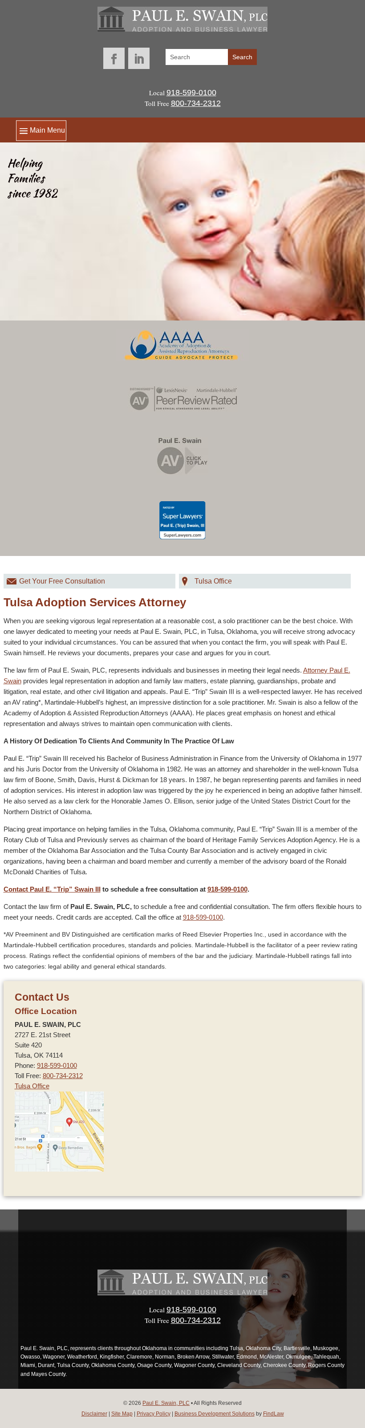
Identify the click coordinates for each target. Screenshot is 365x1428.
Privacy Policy (153, 1414)
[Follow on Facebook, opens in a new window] (114, 58)
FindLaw (273, 1414)
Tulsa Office (213, 581)
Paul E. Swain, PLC (166, 1403)
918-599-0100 (191, 92)
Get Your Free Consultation (62, 581)
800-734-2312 (196, 103)
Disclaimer (94, 1414)
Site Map (122, 1414)
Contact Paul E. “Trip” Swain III (52, 889)
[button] (41, 130)
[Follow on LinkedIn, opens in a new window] (139, 58)
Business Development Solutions (214, 1414)
